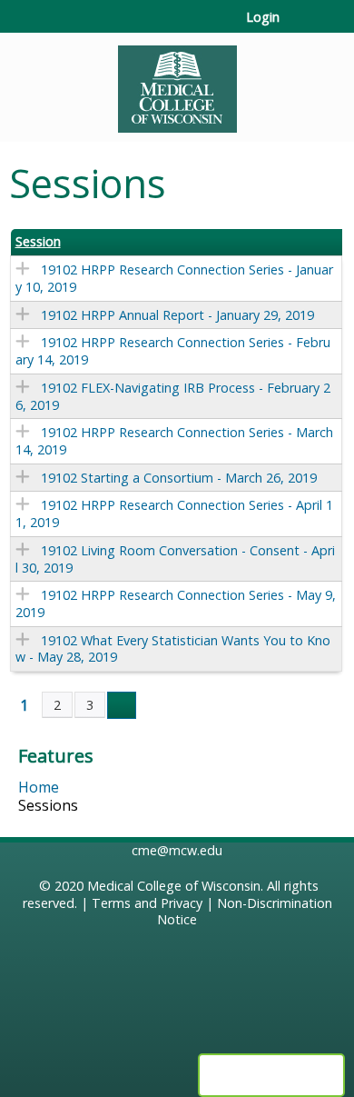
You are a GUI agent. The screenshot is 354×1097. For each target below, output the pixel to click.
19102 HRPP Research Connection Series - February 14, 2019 (172, 351)
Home (38, 787)
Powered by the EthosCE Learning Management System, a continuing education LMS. (271, 1075)
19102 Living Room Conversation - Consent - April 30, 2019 (175, 559)
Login (263, 17)
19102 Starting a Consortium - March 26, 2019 (179, 477)
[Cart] (301, 26)
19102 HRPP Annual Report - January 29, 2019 (177, 315)
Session (38, 242)
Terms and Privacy (147, 903)
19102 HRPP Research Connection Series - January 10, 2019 (174, 278)
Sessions (48, 805)
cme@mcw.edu (177, 850)
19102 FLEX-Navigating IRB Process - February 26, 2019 (172, 396)
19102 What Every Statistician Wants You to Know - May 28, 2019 (172, 649)
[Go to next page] (121, 705)
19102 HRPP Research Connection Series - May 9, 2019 (175, 603)
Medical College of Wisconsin (174, 885)
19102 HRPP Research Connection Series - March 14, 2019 (174, 441)
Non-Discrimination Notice (244, 911)
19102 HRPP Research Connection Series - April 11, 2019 (174, 513)
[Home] (177, 83)
